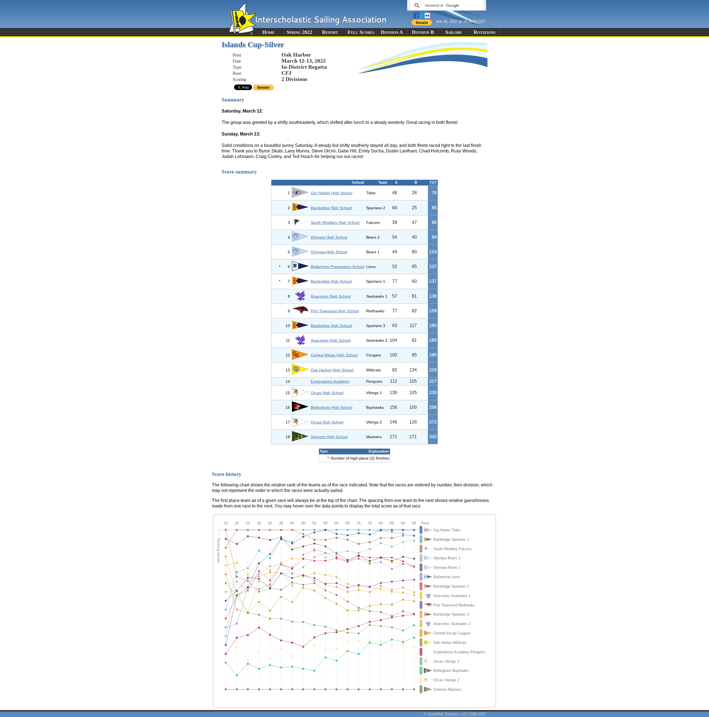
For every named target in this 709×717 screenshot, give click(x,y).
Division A (392, 32)
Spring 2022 (299, 32)
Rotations (484, 32)
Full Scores (361, 32)
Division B (423, 32)
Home (268, 32)
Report (330, 32)
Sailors (453, 32)
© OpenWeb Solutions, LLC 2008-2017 (455, 714)
